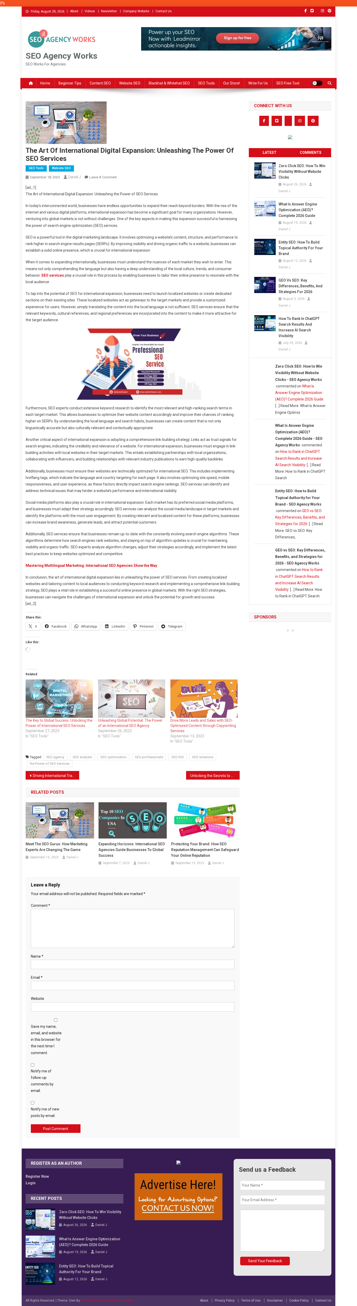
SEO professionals (149, 757)
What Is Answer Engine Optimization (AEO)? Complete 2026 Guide (298, 210)
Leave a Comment (103, 177)
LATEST (270, 152)
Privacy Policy (225, 1300)
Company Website (136, 11)
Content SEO (100, 83)
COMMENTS (310, 152)
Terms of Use (251, 1300)
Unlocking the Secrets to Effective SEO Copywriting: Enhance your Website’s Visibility (215, 776)
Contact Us (164, 11)
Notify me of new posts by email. (45, 1112)
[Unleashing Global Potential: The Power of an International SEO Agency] (131, 698)
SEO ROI (177, 757)
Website (37, 999)
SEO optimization (113, 757)
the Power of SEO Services (50, 764)
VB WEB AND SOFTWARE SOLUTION (107, 1300)
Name (37, 956)
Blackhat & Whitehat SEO (169, 83)
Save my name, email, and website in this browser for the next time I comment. (46, 1039)
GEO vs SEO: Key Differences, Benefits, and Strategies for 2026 (301, 286)
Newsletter (109, 11)
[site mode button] (317, 83)
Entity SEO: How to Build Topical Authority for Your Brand (301, 248)
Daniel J (74, 177)
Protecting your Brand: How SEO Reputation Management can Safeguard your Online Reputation (205, 850)
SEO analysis (82, 757)
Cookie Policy (299, 1300)
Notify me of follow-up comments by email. (42, 1081)
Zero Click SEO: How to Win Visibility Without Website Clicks (302, 171)
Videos (90, 11)
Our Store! (231, 83)
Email (37, 977)
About (74, 11)
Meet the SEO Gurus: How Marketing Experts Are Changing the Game (57, 847)
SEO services (52, 275)
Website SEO (129, 83)
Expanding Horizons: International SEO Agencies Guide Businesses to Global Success (132, 850)
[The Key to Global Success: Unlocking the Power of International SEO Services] (59, 698)
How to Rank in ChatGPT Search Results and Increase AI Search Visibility (299, 327)
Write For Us (258, 83)
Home (45, 83)
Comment (40, 905)
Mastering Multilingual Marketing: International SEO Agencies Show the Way (91, 565)
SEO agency (55, 757)
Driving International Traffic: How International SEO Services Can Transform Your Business (56, 776)
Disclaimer (275, 1300)
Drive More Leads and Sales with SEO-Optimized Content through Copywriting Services (203, 725)
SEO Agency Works (61, 56)
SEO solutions (202, 757)
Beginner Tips (70, 83)
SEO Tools (206, 83)
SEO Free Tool (287, 83)
